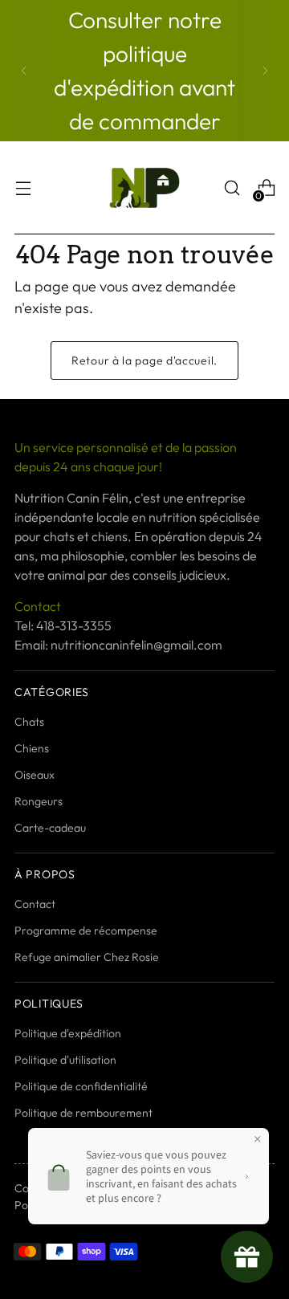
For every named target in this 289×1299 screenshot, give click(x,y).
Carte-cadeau (50, 828)
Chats (29, 722)
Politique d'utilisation (65, 1060)
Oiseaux (34, 775)
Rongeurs (38, 801)
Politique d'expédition (67, 1033)
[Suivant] (265, 70)
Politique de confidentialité (81, 1086)
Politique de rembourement (83, 1113)
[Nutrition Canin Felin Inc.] (144, 188)
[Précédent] (24, 70)
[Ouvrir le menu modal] (22, 188)
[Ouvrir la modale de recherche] (231, 188)
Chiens (31, 748)
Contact (34, 904)
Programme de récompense (85, 930)
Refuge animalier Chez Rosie (86, 957)
